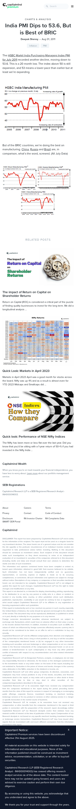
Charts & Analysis (38, 19)
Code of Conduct (53, 513)
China (25, 149)
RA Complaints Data (54, 518)
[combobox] (56, 6)
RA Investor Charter (33, 518)
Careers (27, 508)
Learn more (32, 473)
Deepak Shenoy (29, 39)
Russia (34, 149)
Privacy (5, 513)
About (5, 508)
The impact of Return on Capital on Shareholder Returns (26, 294)
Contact (27, 513)
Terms (48, 508)
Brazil (47, 149)
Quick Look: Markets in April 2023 (25, 371)
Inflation (33, 46)
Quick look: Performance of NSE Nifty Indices (33, 437)
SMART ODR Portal (11, 521)
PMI (45, 46)
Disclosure (7, 518)
